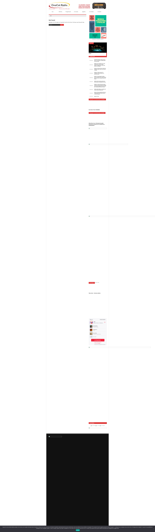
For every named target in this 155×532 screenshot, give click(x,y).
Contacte (99, 11)
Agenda (83, 11)
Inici (52, 11)
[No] (153, 528)
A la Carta (76, 11)
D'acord (77, 530)
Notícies (60, 11)
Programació (68, 11)
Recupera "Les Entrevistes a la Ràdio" (97, 99)
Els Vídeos (91, 11)
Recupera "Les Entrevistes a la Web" (97, 113)
